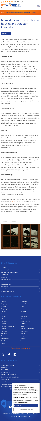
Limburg (3, 329)
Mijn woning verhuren (7, 365)
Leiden (22, 326)
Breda (22, 309)
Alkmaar (3, 301)
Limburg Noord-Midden (27, 329)
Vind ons (3, 282)
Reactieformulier (6, 279)
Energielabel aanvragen (8, 382)
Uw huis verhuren (6, 270)
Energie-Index (5, 379)
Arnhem (22, 306)
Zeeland (22, 341)
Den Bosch (4, 311)
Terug (5, 33)
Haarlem (23, 324)
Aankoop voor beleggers (8, 375)
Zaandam (3, 341)
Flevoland (23, 319)
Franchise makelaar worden (9, 384)
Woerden (23, 338)
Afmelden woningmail (7, 291)
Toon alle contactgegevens (20, 348)
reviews (21, 2)
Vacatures (4, 277)
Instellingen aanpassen (26, 409)
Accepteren (17, 405)
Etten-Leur (4, 319)
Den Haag (23, 311)
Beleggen (4, 367)
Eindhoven (23, 316)
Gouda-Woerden (25, 321)
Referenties (4, 275)
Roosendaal (23, 331)
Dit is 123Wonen (6, 370)
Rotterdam (4, 333)
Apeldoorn (4, 306)
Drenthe (3, 316)
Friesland (3, 321)
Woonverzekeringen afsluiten (9, 272)
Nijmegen (4, 331)
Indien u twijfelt (5, 284)
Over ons (3, 267)
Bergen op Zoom (6, 309)
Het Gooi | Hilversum (7, 326)
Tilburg (22, 333)
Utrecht (22, 336)
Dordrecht (23, 314)
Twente (3, 336)
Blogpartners (5, 286)
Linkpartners (4, 289)
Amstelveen (4, 304)
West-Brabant (5, 338)
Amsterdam (23, 304)
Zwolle (3, 343)
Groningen (4, 324)
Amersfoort (23, 301)
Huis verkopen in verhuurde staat (11, 386)
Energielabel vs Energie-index (9, 377)
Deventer (3, 314)
